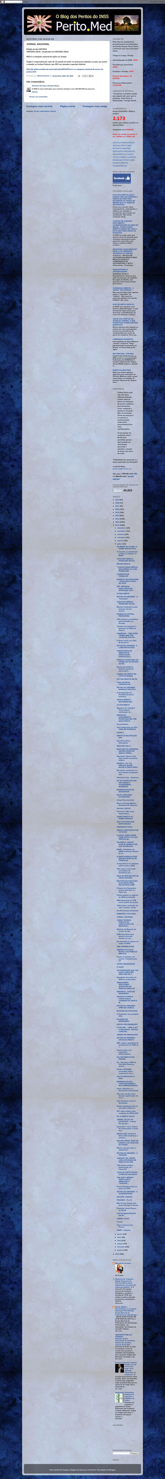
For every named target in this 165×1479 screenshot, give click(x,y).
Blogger (112, 1470)
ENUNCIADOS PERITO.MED (124, 160)
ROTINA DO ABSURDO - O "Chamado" (127, 598)
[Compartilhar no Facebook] (90, 76)
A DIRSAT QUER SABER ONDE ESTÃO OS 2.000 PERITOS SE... (127, 837)
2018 (117, 503)
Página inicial (67, 106)
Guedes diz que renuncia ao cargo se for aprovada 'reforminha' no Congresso (130, 1370)
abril (119, 1240)
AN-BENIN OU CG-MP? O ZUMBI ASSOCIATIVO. (127, 548)
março (120, 1244)
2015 (117, 512)
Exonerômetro (122, 724)
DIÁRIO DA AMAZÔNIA (122, 370)
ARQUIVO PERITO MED (122, 146)
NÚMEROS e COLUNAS (126, 914)
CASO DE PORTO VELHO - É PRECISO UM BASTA (127, 1173)
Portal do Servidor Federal (126, 1363)
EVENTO (120, 733)
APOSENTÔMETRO (120, 163)
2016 (117, 509)
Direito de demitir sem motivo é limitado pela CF (127, 959)
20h (135, 474)
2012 (117, 522)
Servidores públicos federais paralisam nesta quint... (125, 669)
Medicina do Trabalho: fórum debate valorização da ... (126, 710)
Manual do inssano (123, 1263)
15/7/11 (35, 92)
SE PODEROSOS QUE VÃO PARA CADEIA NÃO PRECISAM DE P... (127, 972)
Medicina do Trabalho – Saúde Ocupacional (125, 1280)
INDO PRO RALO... (124, 746)
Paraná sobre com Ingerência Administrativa (124, 1052)
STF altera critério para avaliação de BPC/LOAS (127, 1112)
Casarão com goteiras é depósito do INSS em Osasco (126, 628)
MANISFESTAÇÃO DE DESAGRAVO (125, 791)
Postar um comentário (38, 97)
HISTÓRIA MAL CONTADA (123, 354)
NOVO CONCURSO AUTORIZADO (124, 796)
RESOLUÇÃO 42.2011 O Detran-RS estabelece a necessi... (127, 1136)
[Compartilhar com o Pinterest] (92, 76)
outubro (120, 534)
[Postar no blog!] (85, 76)
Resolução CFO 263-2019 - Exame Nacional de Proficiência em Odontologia (126, 1313)
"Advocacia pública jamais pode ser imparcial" (125, 1167)
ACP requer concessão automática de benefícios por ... (126, 871)
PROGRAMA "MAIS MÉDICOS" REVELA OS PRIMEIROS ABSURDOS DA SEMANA (125, 251)
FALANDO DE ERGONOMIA (123, 1020)
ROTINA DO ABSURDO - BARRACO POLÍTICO (126, 688)
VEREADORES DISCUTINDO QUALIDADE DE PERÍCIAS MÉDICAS (126, 985)
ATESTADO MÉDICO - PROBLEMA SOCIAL (126, 560)
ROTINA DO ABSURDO (122, 148)
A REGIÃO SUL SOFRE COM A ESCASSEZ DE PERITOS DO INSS (126, 1160)
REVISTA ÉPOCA (123, 564)
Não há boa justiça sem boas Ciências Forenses (128, 1204)
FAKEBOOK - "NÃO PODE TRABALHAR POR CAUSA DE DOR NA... (127, 635)
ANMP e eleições (124, 1230)
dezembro (121, 528)
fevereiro (121, 1247)
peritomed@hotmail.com (122, 469)
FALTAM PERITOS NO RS (127, 679)
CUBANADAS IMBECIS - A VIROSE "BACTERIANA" (123, 289)
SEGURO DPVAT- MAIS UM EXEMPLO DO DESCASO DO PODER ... (128, 1143)
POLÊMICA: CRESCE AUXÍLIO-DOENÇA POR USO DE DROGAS (127, 844)
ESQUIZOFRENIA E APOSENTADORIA (120, 270)
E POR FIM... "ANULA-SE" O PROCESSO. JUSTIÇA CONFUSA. (127, 1029)
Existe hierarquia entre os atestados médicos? (127, 1107)
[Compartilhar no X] (88, 76)
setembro (121, 537)
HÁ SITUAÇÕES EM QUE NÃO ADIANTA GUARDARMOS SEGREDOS (127, 784)
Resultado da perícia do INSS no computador (126, 978)
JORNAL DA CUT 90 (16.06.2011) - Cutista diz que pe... (126, 1121)
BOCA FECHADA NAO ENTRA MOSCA (125, 823)
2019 (117, 500)
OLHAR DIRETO (123, 705)
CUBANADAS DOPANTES (123, 339)
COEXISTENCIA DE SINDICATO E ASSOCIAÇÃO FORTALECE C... (124, 654)
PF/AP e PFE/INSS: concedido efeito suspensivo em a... (125, 1071)
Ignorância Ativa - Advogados (124, 742)
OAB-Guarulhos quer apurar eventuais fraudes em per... (125, 936)
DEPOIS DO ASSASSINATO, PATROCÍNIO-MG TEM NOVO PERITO (126, 718)
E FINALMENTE (123, 594)
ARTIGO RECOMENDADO (127, 1024)
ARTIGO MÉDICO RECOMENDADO (124, 701)
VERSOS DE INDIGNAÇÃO (127, 1035)
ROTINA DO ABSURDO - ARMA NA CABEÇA (126, 1007)
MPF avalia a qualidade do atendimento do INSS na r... (128, 1045)
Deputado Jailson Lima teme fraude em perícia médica (127, 758)
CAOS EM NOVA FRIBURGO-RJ (123, 683)
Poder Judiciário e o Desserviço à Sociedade (127, 1090)
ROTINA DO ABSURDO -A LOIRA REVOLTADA (127, 647)
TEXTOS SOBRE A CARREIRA (124, 157)
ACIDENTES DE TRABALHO (123, 575)
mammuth (92, 1470)
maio (119, 1237)
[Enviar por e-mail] (83, 76)
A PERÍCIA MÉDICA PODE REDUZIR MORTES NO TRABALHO (127, 858)
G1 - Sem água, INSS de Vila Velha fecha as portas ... (126, 1064)
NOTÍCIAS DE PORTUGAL (127, 1011)
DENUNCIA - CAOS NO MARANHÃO (126, 993)
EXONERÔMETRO (120, 166)
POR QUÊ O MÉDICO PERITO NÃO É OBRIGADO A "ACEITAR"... (125, 1180)
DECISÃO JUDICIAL (125, 1197)
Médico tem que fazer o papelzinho (126, 1149)
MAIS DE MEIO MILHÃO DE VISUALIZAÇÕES (128, 877)
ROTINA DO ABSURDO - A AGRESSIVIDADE (127, 1193)
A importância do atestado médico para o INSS (128, 864)
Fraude (120, 1222)
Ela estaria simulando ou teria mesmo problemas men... (127, 772)
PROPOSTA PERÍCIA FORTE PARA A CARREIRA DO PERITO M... (127, 1000)
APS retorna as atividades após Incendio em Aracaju (127, 621)
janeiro (120, 1250)
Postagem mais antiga (95, 106)
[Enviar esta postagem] (79, 76)
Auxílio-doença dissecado (127, 911)
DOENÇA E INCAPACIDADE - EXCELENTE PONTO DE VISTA (128, 581)
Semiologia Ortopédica (124, 1392)
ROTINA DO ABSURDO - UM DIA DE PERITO (126, 1039)
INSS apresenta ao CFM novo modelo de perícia (127, 901)
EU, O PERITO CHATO (126, 1116)
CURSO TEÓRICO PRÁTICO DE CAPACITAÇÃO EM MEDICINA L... (125, 923)
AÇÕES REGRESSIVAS (126, 964)
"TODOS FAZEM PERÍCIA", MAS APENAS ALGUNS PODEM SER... (128, 569)
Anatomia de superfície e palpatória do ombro (129, 1397)
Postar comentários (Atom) (45, 111)
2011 (117, 525)
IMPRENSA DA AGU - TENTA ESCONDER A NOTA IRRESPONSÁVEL (127, 1083)
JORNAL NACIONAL (125, 917)
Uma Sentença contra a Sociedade (126, 1102)
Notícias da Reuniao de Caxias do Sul (126, 930)
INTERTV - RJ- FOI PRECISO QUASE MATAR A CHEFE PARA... (128, 765)
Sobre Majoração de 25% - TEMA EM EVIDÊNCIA (127, 728)
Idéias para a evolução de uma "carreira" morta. (127, 906)
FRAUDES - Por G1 (124, 1200)
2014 (117, 516)
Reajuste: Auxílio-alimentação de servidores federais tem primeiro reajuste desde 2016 (125, 1342)
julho (119, 544)
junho (120, 1234)
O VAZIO (120, 967)
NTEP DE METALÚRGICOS (123, 304)
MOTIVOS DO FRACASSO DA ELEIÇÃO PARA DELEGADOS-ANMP (127, 883)
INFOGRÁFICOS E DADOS (123, 154)
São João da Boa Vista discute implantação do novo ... (127, 1096)
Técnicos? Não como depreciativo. (125, 812)
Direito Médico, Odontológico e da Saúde (125, 1308)
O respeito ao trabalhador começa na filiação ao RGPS (127, 554)
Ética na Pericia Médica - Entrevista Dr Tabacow (127, 804)
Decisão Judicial (123, 808)
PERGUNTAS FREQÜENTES (124, 151)
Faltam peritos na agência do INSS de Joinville (127, 896)
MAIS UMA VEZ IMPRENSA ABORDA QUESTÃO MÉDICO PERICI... (127, 751)
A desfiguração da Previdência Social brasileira (125, 694)
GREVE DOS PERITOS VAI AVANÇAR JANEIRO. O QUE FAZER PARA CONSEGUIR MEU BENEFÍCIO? (125, 322)
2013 (117, 519)
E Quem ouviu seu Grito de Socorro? (126, 641)
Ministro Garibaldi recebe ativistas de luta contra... (127, 609)
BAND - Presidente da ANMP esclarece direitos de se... (128, 851)
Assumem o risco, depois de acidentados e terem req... (127, 1128)
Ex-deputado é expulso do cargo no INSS (128, 942)
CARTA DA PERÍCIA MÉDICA (124, 143)
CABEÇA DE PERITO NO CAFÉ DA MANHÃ (126, 675)
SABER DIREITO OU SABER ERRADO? (125, 818)
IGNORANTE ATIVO (124, 827)
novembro (121, 531)
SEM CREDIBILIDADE (125, 946)
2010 (117, 1254)
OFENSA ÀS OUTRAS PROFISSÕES (125, 615)
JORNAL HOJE (123, 1219)
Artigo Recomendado (125, 800)
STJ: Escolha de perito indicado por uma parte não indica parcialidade (125, 1285)
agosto (120, 541)
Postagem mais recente (39, 106)
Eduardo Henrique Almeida (43, 86)
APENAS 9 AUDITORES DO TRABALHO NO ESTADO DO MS (128, 662)
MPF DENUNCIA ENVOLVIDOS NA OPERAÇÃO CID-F (125, 588)
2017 (117, 506)
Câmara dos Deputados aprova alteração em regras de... (126, 890)
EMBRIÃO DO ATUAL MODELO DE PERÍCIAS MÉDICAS (127, 952)
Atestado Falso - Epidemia (128, 777)
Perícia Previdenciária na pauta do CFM (127, 1187)
